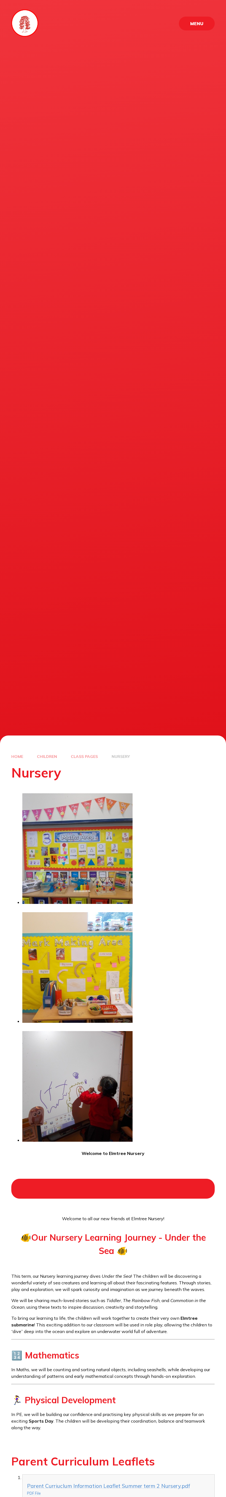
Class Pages (84, 756)
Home (17, 756)
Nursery (121, 756)
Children (47, 756)
